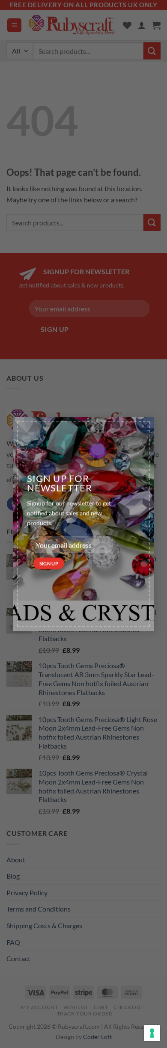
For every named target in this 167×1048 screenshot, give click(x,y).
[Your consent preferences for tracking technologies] (152, 1033)
